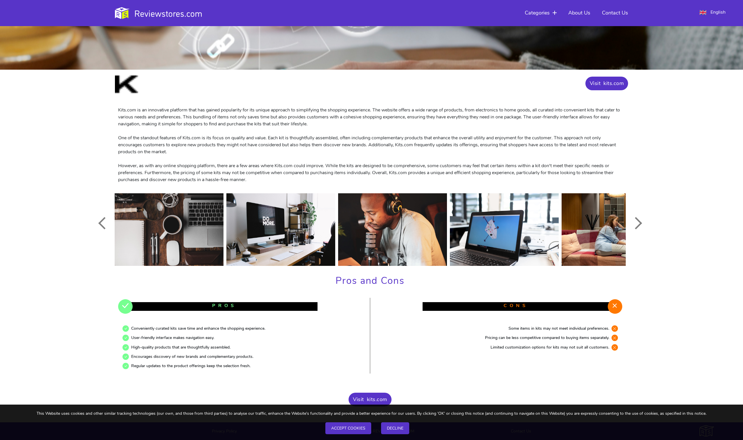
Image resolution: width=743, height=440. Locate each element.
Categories (537, 12)
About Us (579, 12)
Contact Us (615, 12)
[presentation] (104, 223)
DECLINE (395, 428)
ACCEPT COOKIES (348, 428)
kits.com (613, 83)
